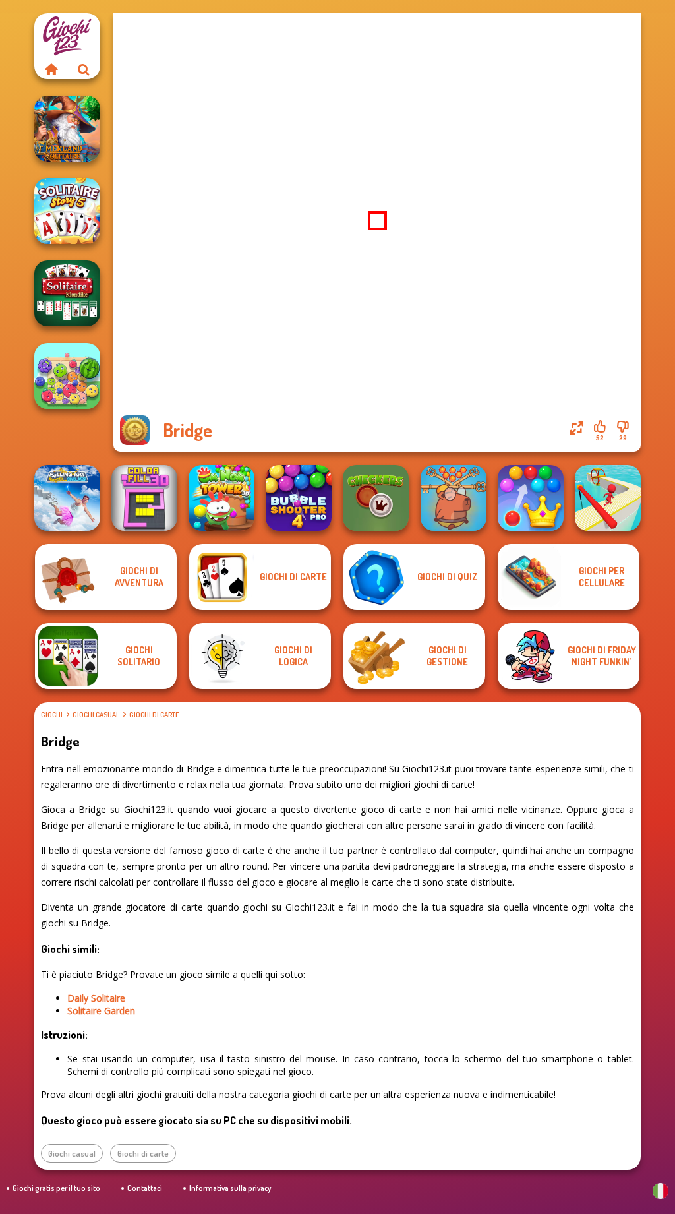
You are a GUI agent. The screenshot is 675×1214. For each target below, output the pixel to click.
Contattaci (144, 1188)
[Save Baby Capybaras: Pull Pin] (453, 498)
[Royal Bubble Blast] (531, 498)
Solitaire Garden (101, 1010)
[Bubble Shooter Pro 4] (299, 498)
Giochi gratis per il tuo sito (56, 1188)
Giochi (52, 714)
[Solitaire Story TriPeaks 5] (67, 211)
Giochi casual (96, 714)
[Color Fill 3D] (144, 498)
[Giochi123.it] (50, 69)
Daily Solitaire (96, 998)
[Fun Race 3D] (608, 498)
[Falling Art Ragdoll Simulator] (67, 498)
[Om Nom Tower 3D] (221, 498)
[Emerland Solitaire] (67, 129)
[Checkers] (376, 498)
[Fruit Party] (67, 376)
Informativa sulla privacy (230, 1188)
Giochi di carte (154, 714)
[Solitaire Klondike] (67, 293)
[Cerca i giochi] (83, 69)
